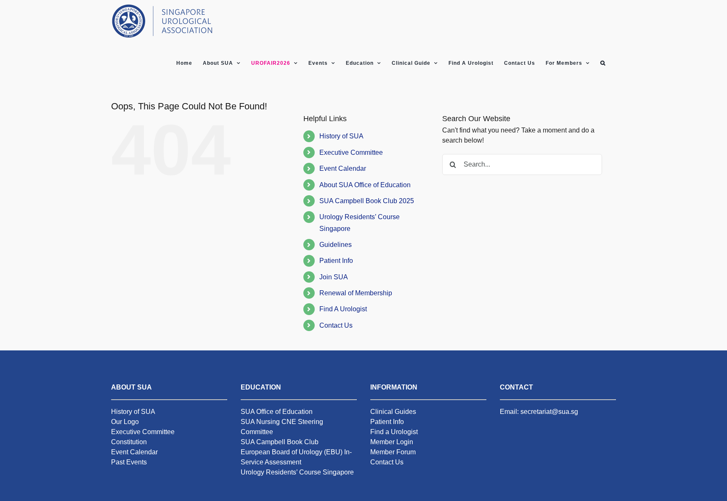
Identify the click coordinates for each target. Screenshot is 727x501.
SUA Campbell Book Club (279, 441)
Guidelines (335, 244)
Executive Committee (351, 152)
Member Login (391, 441)
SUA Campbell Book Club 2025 (366, 200)
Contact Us (336, 325)
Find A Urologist (343, 309)
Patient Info (336, 260)
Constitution (129, 441)
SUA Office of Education (277, 411)
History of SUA (341, 136)
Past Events (129, 462)
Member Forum (393, 452)
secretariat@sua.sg (549, 411)
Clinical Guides (393, 411)
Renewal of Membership (355, 293)
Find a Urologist (394, 431)
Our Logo (125, 421)
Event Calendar (342, 168)
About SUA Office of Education (365, 184)
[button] (602, 63)
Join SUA (333, 277)
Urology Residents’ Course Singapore (297, 472)
